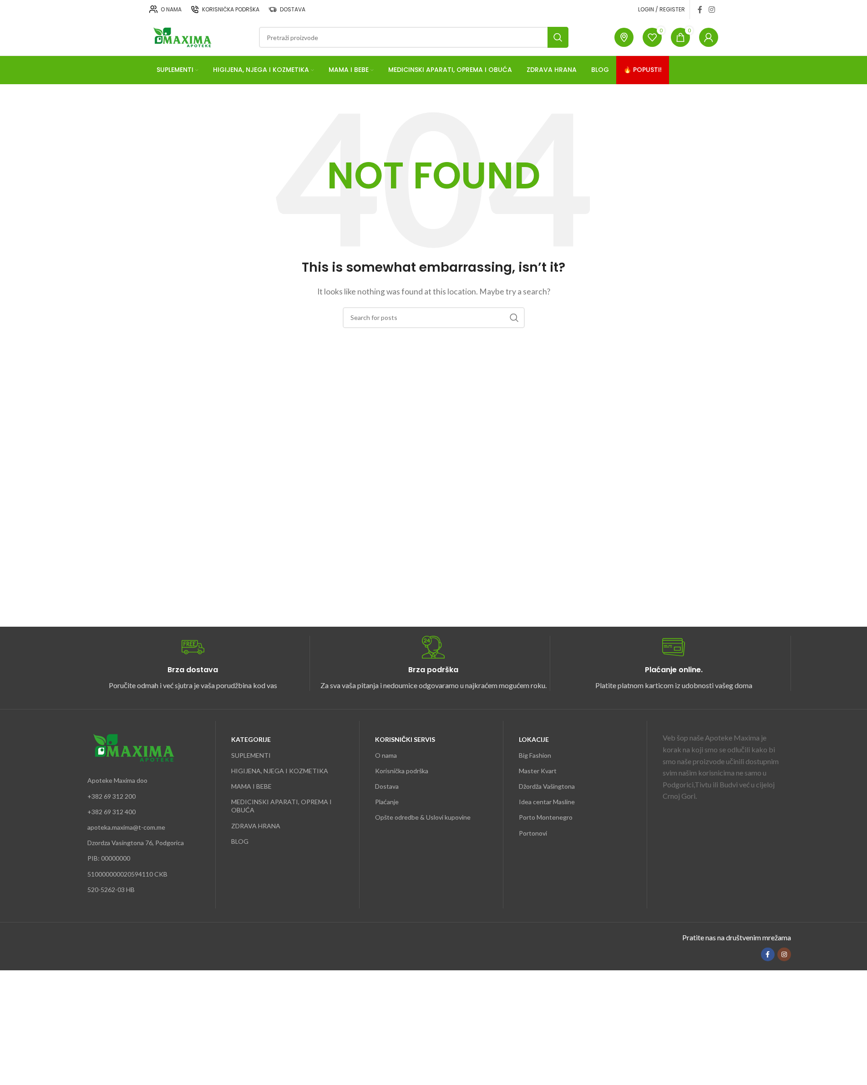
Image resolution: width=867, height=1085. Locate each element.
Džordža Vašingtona (547, 786)
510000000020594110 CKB (127, 874)
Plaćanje (387, 802)
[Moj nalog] (709, 37)
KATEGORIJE (251, 739)
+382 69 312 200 (111, 796)
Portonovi (533, 833)
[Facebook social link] (700, 9)
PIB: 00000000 (108, 858)
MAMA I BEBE (251, 786)
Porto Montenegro (546, 817)
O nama (386, 755)
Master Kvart (538, 771)
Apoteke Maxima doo (117, 780)
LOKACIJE (534, 739)
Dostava (387, 786)
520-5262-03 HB (111, 889)
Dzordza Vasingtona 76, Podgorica (135, 843)
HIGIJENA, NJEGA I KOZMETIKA (279, 771)
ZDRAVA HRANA (255, 826)
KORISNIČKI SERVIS (405, 739)
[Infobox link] (192, 663)
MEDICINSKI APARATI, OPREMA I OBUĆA (281, 806)
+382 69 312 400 (111, 812)
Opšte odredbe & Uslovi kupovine (423, 817)
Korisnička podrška (401, 771)
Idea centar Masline (547, 802)
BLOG (239, 841)
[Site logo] (181, 36)
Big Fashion (535, 755)
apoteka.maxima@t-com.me (126, 827)
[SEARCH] (558, 37)
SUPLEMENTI (251, 755)
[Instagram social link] (711, 9)
